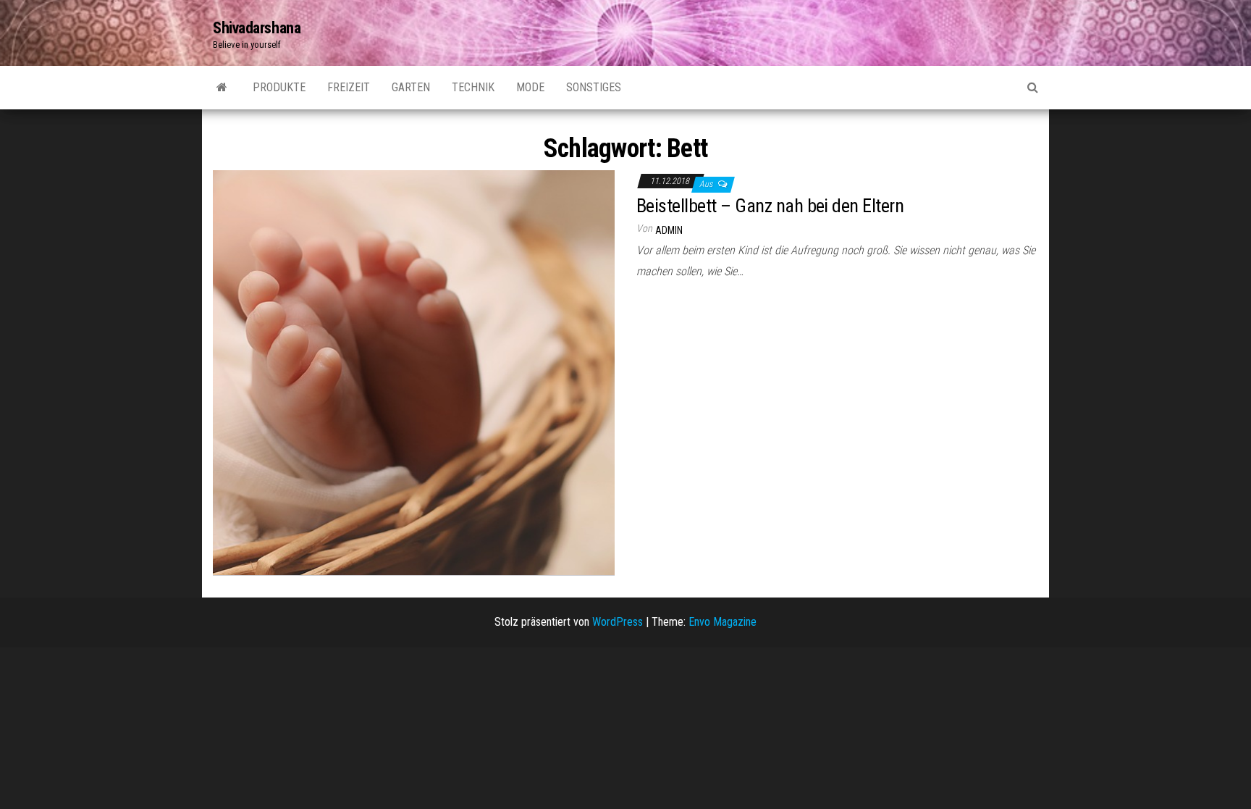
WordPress (617, 622)
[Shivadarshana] (222, 87)
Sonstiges (593, 87)
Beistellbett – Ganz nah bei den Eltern (770, 206)
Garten (411, 87)
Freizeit (348, 87)
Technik (473, 87)
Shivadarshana (256, 28)
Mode (530, 87)
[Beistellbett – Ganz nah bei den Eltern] (414, 373)
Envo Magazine (722, 622)
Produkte (279, 87)
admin (669, 230)
